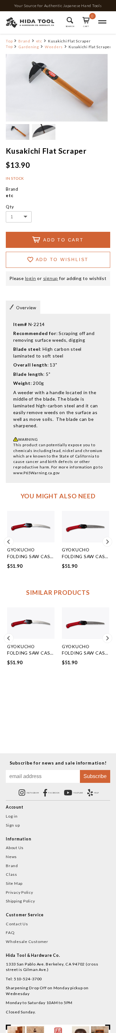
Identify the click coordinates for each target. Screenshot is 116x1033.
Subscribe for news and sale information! (58, 763)
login (30, 278)
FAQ (10, 932)
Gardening (28, 47)
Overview (26, 307)
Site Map (14, 883)
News (11, 856)
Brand (24, 41)
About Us (15, 847)
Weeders (54, 47)
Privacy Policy (19, 892)
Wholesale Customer (27, 941)
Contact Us (17, 923)
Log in (12, 816)
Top (9, 41)
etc (39, 41)
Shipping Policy (20, 901)
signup (50, 278)
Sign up (13, 825)
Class (11, 874)
